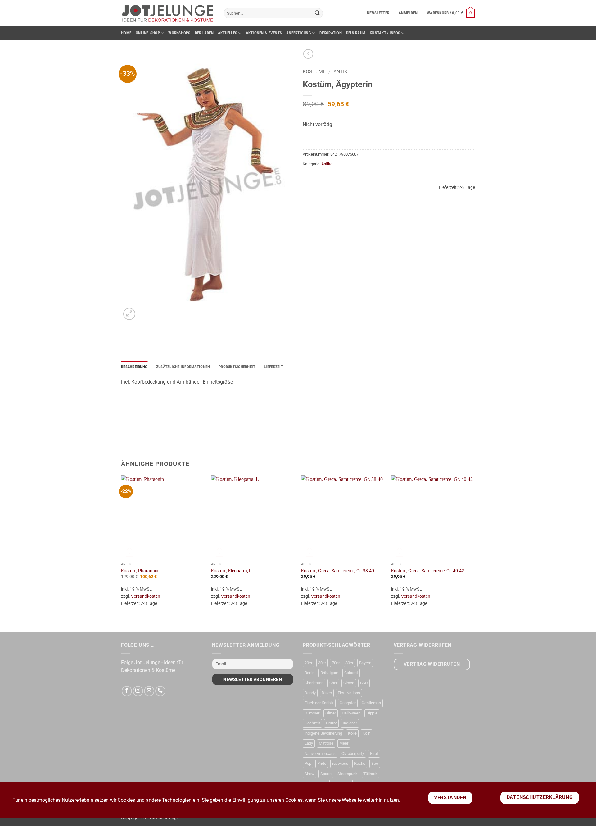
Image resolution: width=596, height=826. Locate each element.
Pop (308, 763)
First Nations (349, 693)
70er (336, 662)
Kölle (352, 733)
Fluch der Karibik (319, 703)
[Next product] (308, 54)
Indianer (350, 723)
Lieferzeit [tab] (273, 366)
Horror (331, 723)
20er (308, 662)
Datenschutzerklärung (540, 797)
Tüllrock (370, 773)
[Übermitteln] (317, 13)
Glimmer (312, 713)
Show (309, 773)
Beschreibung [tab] (134, 366)
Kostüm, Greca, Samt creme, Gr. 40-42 (427, 570)
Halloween (351, 713)
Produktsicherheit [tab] (237, 366)
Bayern (365, 662)
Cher (333, 683)
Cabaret (351, 672)
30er (322, 662)
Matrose (326, 743)
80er (349, 662)
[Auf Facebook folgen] (127, 691)
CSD (364, 683)
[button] (378, 13)
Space (326, 773)
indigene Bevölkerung (323, 733)
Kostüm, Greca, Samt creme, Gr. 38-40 (337, 570)
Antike (341, 72)
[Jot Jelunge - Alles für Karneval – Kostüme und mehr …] (167, 13)
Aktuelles (227, 32)
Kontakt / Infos (385, 32)
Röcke (359, 763)
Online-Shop (148, 32)
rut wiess (340, 763)
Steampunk (347, 773)
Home (126, 32)
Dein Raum (355, 32)
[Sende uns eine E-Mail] (149, 691)
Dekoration (330, 32)
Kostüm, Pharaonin (139, 570)
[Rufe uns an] (160, 691)
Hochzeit (312, 723)
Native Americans (320, 753)
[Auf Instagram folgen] (138, 691)
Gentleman (371, 703)
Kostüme (314, 72)
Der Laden (204, 32)
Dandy (310, 693)
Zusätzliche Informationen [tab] (183, 366)
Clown (348, 683)
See (374, 763)
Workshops (179, 32)
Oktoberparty (352, 753)
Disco (327, 693)
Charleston (314, 683)
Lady (309, 743)
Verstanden (450, 798)
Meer (343, 743)
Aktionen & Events (264, 32)
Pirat (374, 753)
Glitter (330, 713)
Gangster (348, 703)
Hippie (371, 713)
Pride (321, 763)
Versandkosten (145, 596)
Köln (366, 733)
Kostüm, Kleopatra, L (231, 570)
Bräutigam (329, 672)
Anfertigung (298, 32)
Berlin (309, 672)
